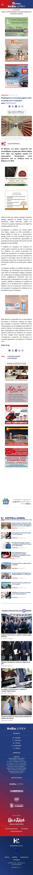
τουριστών (24, 149)
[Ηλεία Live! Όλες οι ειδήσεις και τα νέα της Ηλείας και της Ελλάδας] (16, 4)
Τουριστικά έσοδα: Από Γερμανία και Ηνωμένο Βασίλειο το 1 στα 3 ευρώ (21, 573)
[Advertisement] (16, 479)
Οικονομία (5, 95)
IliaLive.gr (7, 857)
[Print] (22, 107)
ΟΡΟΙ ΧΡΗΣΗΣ (24, 828)
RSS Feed (17, 748)
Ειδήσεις (28, 503)
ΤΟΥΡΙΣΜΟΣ (12, 358)
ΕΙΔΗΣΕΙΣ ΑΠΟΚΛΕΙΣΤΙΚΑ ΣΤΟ (12, 611)
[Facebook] (9, 107)
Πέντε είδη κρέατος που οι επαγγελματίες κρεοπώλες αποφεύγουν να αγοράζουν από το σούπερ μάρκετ (21, 554)
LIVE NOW (16, 10)
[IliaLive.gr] (16, 784)
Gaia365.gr (14, 857)
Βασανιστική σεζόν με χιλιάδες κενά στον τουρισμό (21, 583)
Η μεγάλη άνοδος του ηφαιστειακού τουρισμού (21, 563)
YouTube (17, 743)
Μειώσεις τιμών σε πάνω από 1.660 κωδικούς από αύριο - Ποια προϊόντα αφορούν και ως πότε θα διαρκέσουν (22, 524)
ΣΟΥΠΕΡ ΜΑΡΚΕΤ (14, 356)
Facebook (17, 737)
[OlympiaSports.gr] (16, 791)
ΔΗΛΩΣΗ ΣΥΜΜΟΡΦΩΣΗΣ (11, 828)
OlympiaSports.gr (24, 857)
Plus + (13, 558)
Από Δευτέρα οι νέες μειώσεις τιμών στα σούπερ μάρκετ (21, 533)
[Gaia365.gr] (16, 799)
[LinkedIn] (16, 107)
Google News (16, 501)
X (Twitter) (17, 740)
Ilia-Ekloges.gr (16, 859)
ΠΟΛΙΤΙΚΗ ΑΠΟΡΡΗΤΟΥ (16, 831)
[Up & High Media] (16, 821)
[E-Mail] (19, 107)
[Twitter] (13, 107)
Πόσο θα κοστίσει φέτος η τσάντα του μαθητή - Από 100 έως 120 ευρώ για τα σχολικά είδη (21, 544)
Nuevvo (19, 867)
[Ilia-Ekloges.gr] (16, 806)
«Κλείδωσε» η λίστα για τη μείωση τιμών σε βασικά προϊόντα (21, 593)
